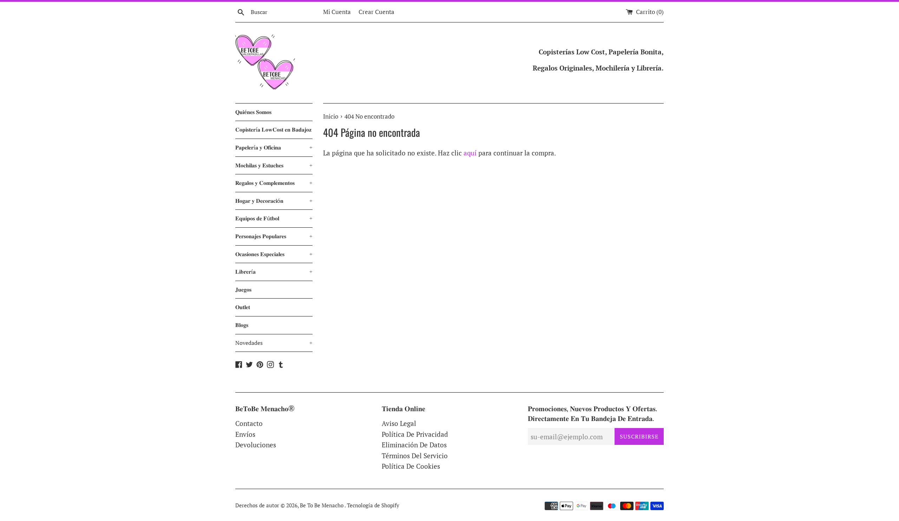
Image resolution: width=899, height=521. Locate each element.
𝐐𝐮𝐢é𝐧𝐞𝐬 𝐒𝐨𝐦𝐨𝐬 (253, 112)
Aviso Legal (399, 423)
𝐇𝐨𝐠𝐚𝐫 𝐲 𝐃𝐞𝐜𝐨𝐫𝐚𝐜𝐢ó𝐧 (274, 201)
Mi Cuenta (337, 12)
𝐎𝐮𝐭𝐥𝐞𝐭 (242, 307)
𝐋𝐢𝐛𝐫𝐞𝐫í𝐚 (274, 271)
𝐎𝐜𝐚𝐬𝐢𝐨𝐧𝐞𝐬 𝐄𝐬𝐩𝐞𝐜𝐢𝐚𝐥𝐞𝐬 (274, 254)
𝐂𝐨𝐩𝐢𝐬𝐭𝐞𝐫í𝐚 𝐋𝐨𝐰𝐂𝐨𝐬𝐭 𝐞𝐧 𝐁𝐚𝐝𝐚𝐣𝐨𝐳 (273, 129)
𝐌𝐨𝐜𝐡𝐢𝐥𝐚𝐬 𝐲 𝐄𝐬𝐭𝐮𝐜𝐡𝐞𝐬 (274, 165)
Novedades (274, 343)
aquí (470, 152)
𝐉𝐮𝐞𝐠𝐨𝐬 (243, 289)
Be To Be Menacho (322, 505)
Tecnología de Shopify (373, 505)
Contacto (249, 423)
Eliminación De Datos (414, 444)
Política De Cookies (411, 466)
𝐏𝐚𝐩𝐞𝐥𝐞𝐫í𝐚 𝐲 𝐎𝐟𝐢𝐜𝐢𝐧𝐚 (274, 147)
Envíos (245, 434)
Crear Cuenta (376, 12)
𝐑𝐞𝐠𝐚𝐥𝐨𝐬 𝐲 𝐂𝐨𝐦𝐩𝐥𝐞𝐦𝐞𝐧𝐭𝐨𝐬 (274, 183)
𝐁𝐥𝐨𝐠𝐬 (241, 325)
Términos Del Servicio (415, 455)
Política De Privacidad (415, 434)
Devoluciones (255, 444)
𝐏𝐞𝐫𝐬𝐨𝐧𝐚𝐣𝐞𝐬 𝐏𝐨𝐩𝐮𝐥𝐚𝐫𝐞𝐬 (274, 236)
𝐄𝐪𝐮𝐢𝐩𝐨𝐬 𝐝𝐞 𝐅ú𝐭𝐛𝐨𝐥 (274, 218)
